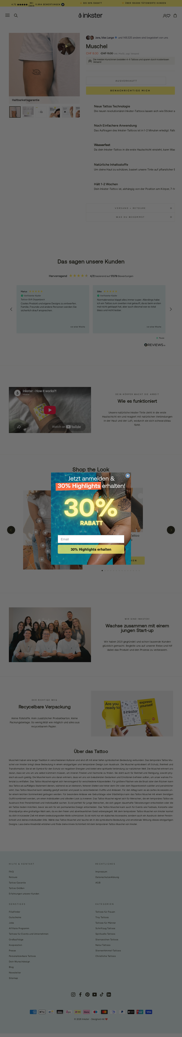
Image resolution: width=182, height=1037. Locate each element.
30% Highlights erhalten (91, 549)
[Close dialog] (128, 475)
